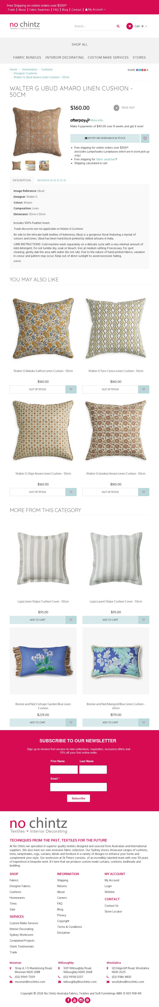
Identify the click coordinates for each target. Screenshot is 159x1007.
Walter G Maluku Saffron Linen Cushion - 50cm (43, 371)
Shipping (62, 880)
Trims (13, 903)
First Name (58, 761)
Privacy (61, 915)
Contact (76, 9)
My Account (95, 9)
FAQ (56, 9)
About (22, 9)
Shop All (80, 44)
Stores (139, 57)
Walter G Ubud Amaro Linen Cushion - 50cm (41, 77)
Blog (65, 9)
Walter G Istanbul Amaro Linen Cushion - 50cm (115, 473)
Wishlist (110, 891)
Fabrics (14, 880)
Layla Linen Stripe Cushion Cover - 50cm (43, 601)
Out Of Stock (37, 389)
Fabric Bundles (27, 57)
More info (96, 120)
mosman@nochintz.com (30, 981)
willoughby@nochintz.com (80, 981)
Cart (138, 26)
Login (108, 886)
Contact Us (111, 905)
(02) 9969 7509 (25, 976)
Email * (55, 778)
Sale (12, 909)
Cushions (47, 69)
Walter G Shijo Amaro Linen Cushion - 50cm (43, 473)
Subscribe (78, 798)
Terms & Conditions (69, 926)
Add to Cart (37, 619)
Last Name (87, 761)
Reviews (43, 180)
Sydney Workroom (21, 934)
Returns (62, 886)
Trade (11, 9)
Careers (62, 897)
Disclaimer (63, 932)
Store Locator (113, 911)
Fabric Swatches (39, 9)
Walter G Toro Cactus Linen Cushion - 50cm (115, 371)
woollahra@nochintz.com (128, 981)
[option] (37, 131)
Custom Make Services (108, 57)
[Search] (118, 26)
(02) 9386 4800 (121, 976)
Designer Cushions (25, 73)
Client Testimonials (22, 946)
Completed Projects (22, 940)
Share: (132, 69)
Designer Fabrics (20, 886)
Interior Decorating (64, 57)
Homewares (29, 69)
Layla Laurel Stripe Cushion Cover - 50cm (116, 601)
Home (13, 69)
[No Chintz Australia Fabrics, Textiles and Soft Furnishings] (25, 25)
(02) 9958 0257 (73, 976)
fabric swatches (106, 159)
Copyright (63, 921)
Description (22, 180)
